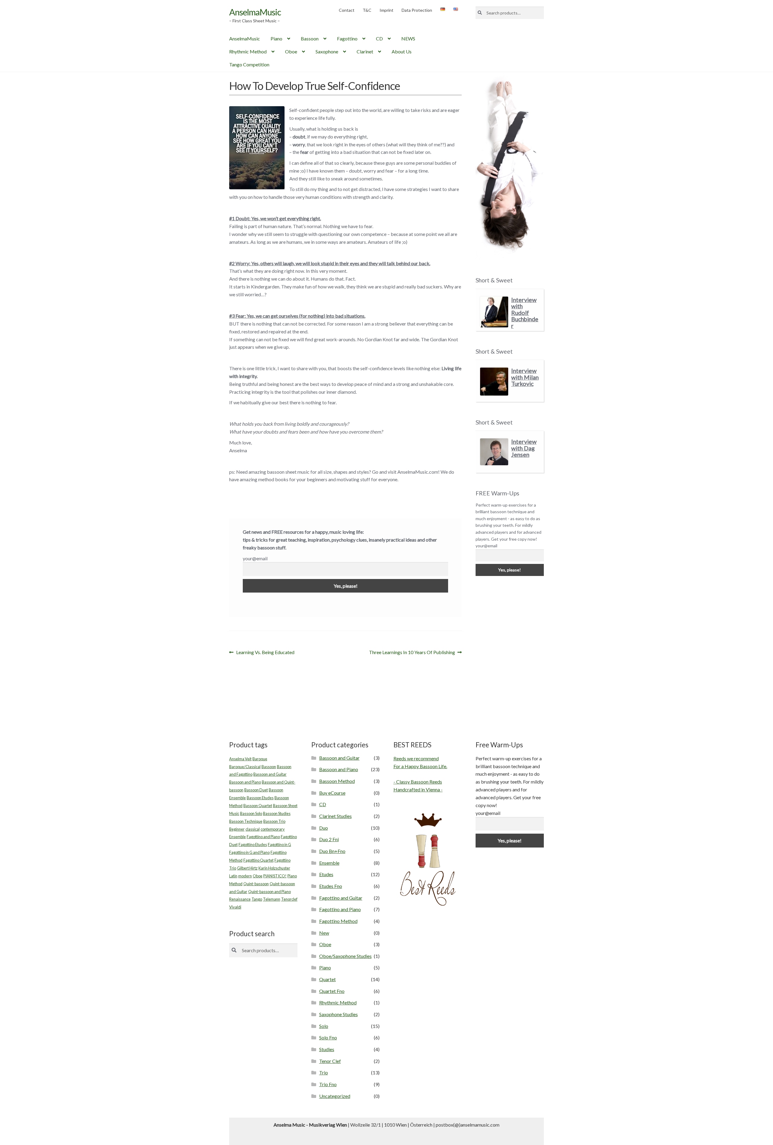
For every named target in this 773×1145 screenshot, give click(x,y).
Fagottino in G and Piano (249, 852)
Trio (323, 1072)
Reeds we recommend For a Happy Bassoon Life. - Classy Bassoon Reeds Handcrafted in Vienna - (420, 774)
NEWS (408, 38)
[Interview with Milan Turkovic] (494, 381)
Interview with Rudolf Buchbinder (524, 312)
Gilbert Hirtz (247, 868)
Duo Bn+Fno (332, 851)
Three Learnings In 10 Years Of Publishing (412, 653)
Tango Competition (249, 64)
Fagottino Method (338, 921)
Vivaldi (235, 907)
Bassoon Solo (251, 813)
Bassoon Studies (276, 813)
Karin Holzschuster (274, 868)
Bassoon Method (337, 781)
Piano (276, 38)
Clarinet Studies (335, 816)
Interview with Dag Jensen (524, 448)
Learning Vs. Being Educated (265, 653)
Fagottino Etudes (253, 844)
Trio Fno (328, 1084)
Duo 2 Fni (329, 839)
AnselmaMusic (255, 12)
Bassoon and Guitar (270, 774)
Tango (257, 899)
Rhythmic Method (248, 51)
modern (245, 875)
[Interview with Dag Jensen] (494, 452)
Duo (323, 828)
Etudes (326, 874)
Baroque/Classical (245, 766)
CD (379, 38)
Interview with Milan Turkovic (525, 377)
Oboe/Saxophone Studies (345, 956)
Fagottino (347, 38)
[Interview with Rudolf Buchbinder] (494, 312)
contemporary (273, 829)
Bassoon (310, 38)
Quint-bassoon (256, 883)
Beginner (237, 829)
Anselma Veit (240, 758)
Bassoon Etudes (260, 797)
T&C (367, 10)
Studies (326, 1049)
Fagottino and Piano (263, 836)
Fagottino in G (279, 844)
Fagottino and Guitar (340, 898)
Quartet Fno (332, 991)
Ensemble (237, 836)
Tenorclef (289, 899)
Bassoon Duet (256, 789)
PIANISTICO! (275, 875)
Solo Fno (328, 1037)
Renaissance (240, 899)
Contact (346, 10)
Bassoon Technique (245, 821)
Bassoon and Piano (245, 782)
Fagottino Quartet (258, 860)
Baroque (259, 758)
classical (252, 829)
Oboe (291, 51)
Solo (323, 1026)
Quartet (327, 979)
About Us (402, 51)
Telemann (271, 899)
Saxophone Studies (338, 1014)
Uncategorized (334, 1096)
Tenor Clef (330, 1061)
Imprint (386, 10)
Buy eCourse (332, 793)
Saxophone (327, 51)
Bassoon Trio (274, 821)
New (324, 933)
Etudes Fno (330, 886)
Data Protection (417, 10)
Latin (233, 875)
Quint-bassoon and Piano (269, 891)
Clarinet (365, 51)
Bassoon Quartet (257, 805)
